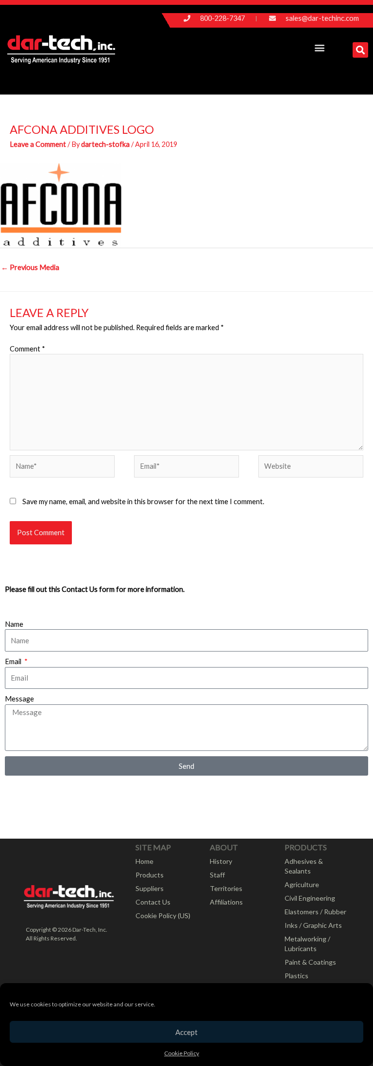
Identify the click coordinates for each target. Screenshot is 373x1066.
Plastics (296, 975)
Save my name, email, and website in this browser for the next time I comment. (143, 501)
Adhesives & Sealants (304, 866)
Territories (226, 888)
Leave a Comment (38, 144)
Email (14, 661)
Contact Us (153, 902)
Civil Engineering (310, 898)
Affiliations (226, 902)
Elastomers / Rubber (315, 911)
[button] (319, 47)
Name (14, 624)
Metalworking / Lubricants (307, 944)
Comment (27, 349)
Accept (186, 1032)
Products (150, 875)
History (221, 861)
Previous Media (30, 267)
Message (19, 699)
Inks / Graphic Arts (313, 925)
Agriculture (302, 884)
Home (144, 861)
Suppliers (150, 888)
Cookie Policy (181, 1053)
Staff (217, 875)
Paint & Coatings (310, 962)
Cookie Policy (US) (163, 915)
